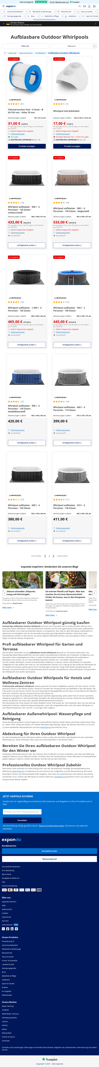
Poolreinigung (45, 727)
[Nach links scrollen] (3, 24)
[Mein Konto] (89, 6)
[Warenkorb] (94, 6)
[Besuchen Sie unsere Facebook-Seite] (7, 929)
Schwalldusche (60, 777)
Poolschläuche (18, 771)
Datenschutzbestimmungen (51, 825)
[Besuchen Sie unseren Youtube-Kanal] (3, 929)
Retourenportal (49, 859)
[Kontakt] (84, 6)
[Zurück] (45, 556)
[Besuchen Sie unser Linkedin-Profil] (12, 929)
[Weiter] (53, 556)
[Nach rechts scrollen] (96, 24)
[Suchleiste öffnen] (79, 6)
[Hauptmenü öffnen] (3, 6)
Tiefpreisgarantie (18, 134)
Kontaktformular (49, 851)
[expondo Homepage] (5, 53)
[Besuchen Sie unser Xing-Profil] (16, 929)
